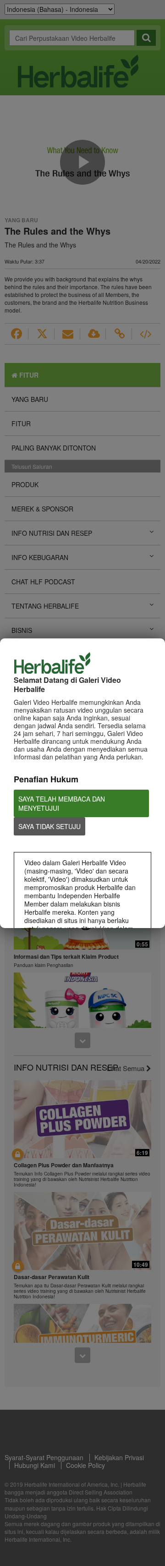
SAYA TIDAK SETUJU (49, 826)
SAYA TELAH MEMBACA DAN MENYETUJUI (61, 803)
